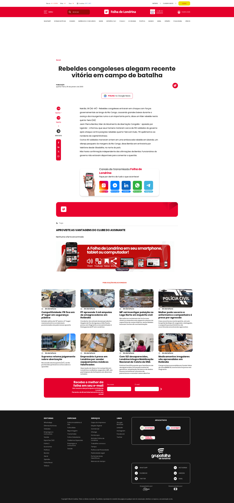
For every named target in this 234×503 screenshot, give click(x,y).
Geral (58, 60)
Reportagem (72, 431)
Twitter (119, 437)
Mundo (46, 453)
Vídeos (46, 466)
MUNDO (151, 21)
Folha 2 (46, 443)
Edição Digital (96, 426)
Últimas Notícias (50, 426)
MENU (51, 12)
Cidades (47, 429)
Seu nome (110, 384)
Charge (94, 432)
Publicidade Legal (98, 453)
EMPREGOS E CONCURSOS (86, 21)
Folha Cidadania (73, 437)
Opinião (47, 459)
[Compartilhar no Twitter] (58, 152)
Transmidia (71, 434)
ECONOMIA (132, 21)
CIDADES (72, 21)
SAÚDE (101, 21)
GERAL (159, 21)
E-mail (137, 384)
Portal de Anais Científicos (97, 457)
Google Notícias (120, 423)
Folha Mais (71, 428)
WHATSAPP (47, 21)
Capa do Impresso (98, 422)
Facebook (121, 434)
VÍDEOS (187, 21)
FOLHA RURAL (177, 21)
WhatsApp (48, 422)
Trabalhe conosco (98, 443)
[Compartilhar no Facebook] (58, 143)
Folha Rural (48, 462)
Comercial (95, 429)
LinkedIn (120, 428)
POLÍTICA (142, 21)
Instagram (121, 431)
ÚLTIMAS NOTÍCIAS (60, 21)
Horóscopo (95, 435)
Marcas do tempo (98, 461)
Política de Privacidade (100, 450)
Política (47, 450)
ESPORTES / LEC (111, 21)
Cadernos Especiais (75, 440)
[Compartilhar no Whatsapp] (58, 156)
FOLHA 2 (122, 21)
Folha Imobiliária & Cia (74, 423)
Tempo (94, 447)
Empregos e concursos (48, 433)
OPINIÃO (167, 21)
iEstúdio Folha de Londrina (97, 439)
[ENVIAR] (161, 389)
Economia (48, 447)
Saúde (46, 437)
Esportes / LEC (49, 440)
